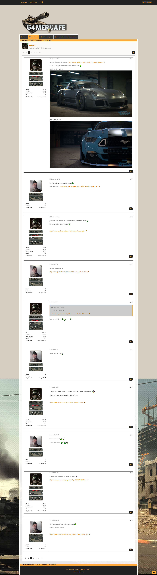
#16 (131, 350)
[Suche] (42, 2)
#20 (131, 520)
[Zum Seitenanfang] (154, 572)
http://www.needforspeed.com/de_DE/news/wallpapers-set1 (79, 186)
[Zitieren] (131, 171)
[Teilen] (133, 52)
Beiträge (28, 91)
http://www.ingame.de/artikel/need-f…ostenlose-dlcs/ (66, 402)
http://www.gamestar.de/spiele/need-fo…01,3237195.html (68, 272)
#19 (131, 472)
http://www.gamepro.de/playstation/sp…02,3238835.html (68, 480)
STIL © (78, 571)
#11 (131, 58)
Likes (27, 89)
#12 (131, 179)
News (27, 95)
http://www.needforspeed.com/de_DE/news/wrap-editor (67, 231)
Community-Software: (78, 569)
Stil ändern (148, 2)
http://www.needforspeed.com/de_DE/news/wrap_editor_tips (69, 534)
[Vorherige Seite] (23, 52)
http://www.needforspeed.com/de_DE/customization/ (86, 62)
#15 (131, 302)
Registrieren (33, 2)
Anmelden (24, 2)
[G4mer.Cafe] (78, 8)
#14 (131, 264)
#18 (131, 435)
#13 (131, 217)
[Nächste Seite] (40, 52)
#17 (131, 387)
